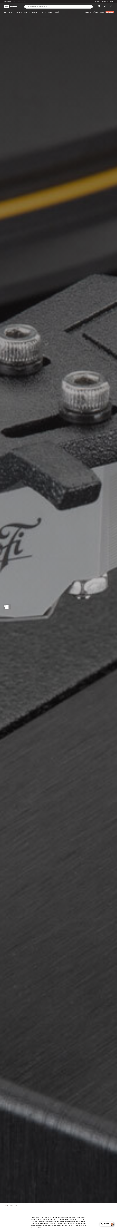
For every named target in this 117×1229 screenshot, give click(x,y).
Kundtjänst (97, 1)
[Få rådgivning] (112, 1224)
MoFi (16, 1205)
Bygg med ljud (105, 1)
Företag (111, 1)
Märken (11, 1205)
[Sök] (26, 7)
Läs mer (19, 1)
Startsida (6, 1205)
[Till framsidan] (10, 6)
